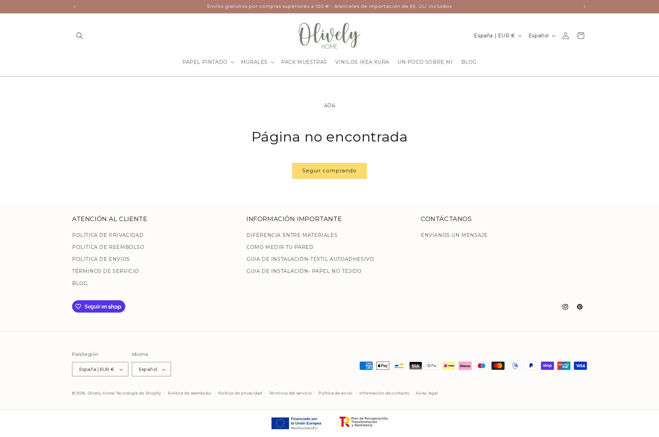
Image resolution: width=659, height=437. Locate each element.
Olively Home (101, 393)
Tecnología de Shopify (138, 393)
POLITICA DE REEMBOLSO (108, 247)
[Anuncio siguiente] (584, 6)
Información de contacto (384, 393)
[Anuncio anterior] (74, 6)
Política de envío (335, 393)
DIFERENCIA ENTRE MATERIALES (291, 235)
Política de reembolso (189, 393)
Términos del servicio (290, 393)
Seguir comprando (329, 170)
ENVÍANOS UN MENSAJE (454, 235)
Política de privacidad (240, 393)
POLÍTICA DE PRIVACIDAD (107, 235)
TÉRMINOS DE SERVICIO (105, 271)
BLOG (80, 283)
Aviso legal (427, 393)
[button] (79, 35)
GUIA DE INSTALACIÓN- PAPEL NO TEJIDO (304, 271)
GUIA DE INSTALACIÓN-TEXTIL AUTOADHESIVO (310, 259)
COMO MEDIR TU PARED (279, 247)
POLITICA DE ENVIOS (101, 259)
